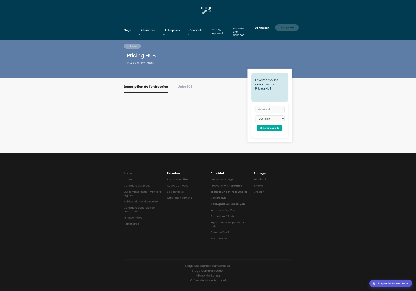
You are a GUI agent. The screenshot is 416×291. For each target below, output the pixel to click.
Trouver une (226, 186)
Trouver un (221, 179)
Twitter (258, 186)
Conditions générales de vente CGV (139, 209)
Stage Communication (208, 271)
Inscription (286, 27)
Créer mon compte (179, 198)
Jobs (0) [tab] (185, 86)
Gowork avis (218, 198)
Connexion (262, 28)
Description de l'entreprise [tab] (146, 86)
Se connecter (175, 192)
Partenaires (131, 224)
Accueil (128, 173)
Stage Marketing (208, 275)
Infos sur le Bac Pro (222, 210)
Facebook (260, 179)
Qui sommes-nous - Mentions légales (143, 193)
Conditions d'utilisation (138, 186)
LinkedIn (259, 192)
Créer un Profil (219, 232)
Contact (129, 179)
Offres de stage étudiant (208, 280)
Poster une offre (177, 179)
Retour (134, 46)
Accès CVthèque (177, 186)
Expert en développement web (227, 224)
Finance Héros (133, 218)
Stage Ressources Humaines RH (208, 266)
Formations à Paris (222, 216)
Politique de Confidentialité (141, 201)
